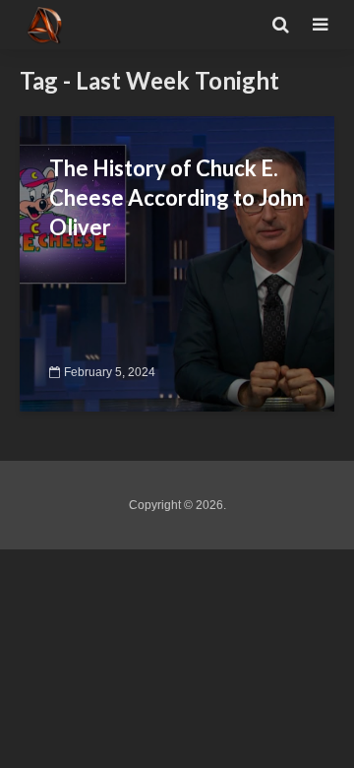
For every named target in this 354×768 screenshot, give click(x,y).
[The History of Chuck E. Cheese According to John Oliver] (177, 262)
